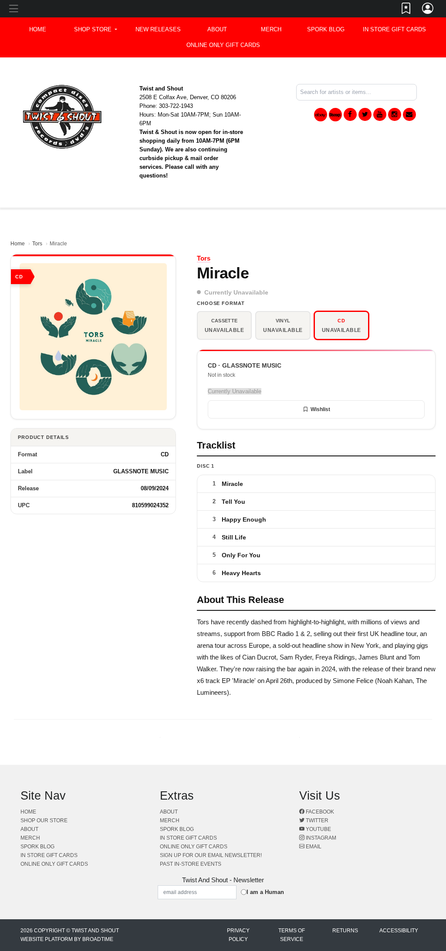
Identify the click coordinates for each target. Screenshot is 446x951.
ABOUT (217, 29)
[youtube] (379, 114)
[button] (95, 29)
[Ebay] (320, 114)
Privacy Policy (238, 935)
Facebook (319, 812)
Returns (345, 931)
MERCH (271, 29)
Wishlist (320, 409)
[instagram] (394, 114)
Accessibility (398, 931)
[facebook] (350, 114)
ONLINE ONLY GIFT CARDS (223, 45)
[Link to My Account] (428, 10)
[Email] (409, 114)
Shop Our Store (44, 820)
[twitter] (365, 114)
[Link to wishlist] (406, 10)
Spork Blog (326, 29)
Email (312, 847)
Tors (37, 244)
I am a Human (265, 892)
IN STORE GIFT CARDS (394, 29)
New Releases (158, 29)
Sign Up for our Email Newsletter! (211, 855)
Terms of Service (291, 935)
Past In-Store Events (190, 864)
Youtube (317, 829)
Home (17, 244)
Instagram (320, 838)
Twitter (316, 820)
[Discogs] (335, 114)
